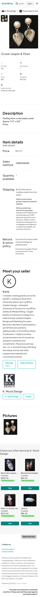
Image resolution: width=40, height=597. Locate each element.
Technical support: (8, 550)
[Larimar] (30, 509)
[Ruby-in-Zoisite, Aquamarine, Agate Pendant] (10, 509)
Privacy (24, 583)
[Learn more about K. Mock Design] (9, 380)
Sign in (30, 4)
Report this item (29, 537)
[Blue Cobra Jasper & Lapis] (10, 474)
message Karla (20, 251)
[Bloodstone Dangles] (30, 474)
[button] (19, 3)
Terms (18, 583)
